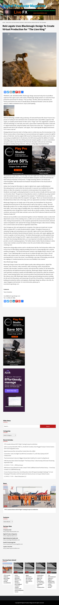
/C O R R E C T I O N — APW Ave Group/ (13, 465)
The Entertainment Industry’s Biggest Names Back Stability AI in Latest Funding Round (26, 458)
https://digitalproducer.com (10, 535)
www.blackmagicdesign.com (11, 284)
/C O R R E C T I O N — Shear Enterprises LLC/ (15, 476)
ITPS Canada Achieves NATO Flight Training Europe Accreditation (20, 444)
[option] (29, 500)
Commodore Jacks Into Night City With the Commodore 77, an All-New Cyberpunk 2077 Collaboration (26, 454)
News (5, 506)
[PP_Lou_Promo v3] (29, 160)
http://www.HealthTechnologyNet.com (13, 544)
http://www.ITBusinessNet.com (11, 531)
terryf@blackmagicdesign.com (12, 296)
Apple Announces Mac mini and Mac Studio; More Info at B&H (19, 451)
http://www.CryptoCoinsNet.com (11, 548)
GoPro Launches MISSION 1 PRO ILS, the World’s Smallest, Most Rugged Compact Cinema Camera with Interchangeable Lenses (29, 447)
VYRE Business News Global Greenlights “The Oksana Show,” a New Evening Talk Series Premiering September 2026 (29, 461)
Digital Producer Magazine (24, 5)
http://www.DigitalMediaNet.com (11, 540)
